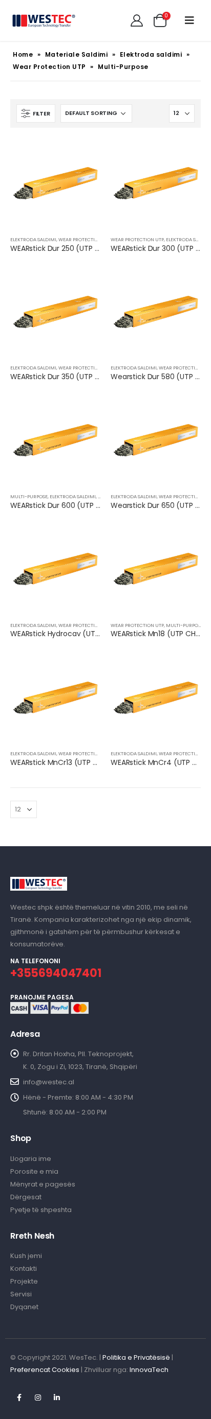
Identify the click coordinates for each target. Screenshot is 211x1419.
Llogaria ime (30, 1159)
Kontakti (23, 1268)
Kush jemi (26, 1256)
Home (23, 54)
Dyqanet (24, 1307)
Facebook (19, 1397)
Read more (83, 155)
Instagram (38, 1397)
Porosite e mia (34, 1171)
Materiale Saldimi (76, 54)
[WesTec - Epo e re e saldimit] (43, 20)
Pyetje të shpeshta (41, 1210)
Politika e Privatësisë (136, 1357)
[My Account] (137, 20)
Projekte (24, 1281)
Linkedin (57, 1397)
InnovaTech (149, 1370)
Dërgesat (25, 1197)
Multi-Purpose (29, 496)
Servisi (21, 1294)
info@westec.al (48, 1082)
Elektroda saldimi (151, 54)
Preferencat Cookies (44, 1370)
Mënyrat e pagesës (42, 1184)
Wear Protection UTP (49, 66)
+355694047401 (55, 973)
